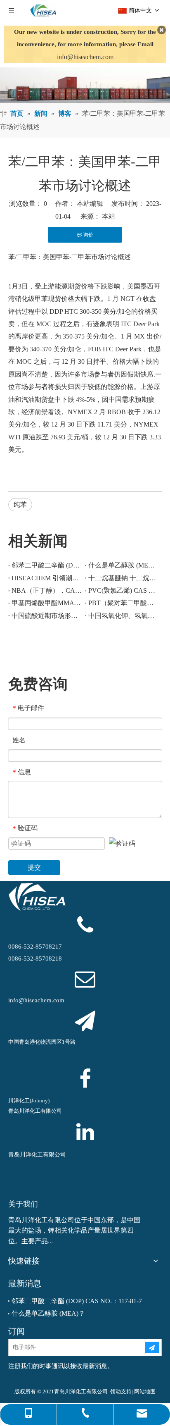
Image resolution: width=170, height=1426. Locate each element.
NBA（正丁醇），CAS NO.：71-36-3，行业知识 (47, 590)
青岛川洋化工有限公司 (37, 1155)
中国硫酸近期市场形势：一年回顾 (47, 615)
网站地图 (145, 1391)
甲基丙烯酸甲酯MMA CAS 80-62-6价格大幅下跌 (47, 602)
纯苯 (20, 504)
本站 (108, 216)
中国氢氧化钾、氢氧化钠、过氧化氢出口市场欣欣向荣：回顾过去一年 (123, 615)
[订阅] (152, 1347)
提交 (34, 867)
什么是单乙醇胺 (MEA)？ (123, 565)
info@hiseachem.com (85, 56)
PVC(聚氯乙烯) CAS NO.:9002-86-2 (123, 590)
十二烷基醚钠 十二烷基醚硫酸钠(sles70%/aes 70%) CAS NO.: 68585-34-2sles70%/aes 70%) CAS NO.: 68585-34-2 (123, 578)
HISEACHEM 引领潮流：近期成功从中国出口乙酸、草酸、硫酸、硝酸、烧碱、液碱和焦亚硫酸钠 (47, 578)
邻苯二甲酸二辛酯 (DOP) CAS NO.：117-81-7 (47, 565)
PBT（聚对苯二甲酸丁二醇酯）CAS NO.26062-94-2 (123, 602)
